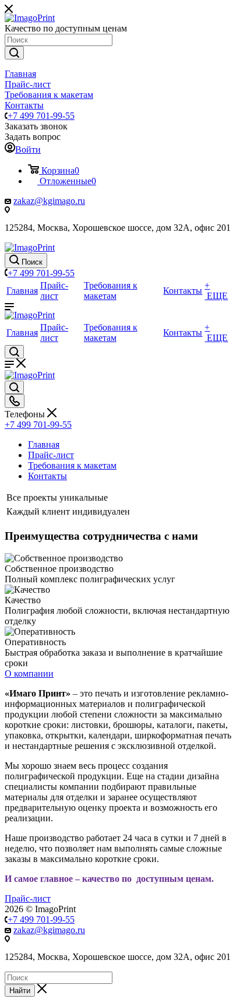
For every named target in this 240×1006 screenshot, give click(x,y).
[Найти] (14, 52)
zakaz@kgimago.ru (49, 201)
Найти (19, 990)
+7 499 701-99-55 (41, 116)
